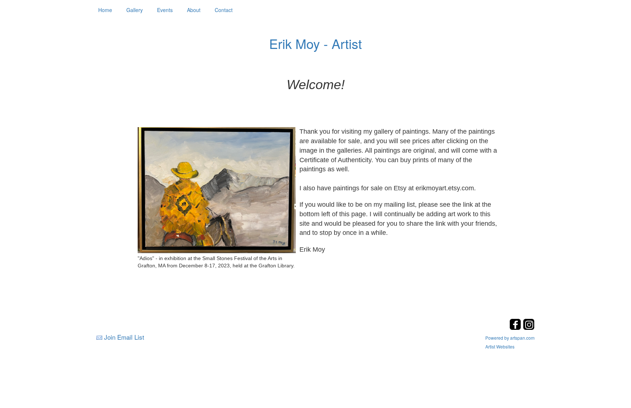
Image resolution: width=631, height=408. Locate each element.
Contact (224, 10)
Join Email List (124, 337)
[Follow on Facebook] (516, 327)
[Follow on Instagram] (529, 327)
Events (165, 10)
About (193, 10)
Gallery (134, 10)
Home (105, 10)
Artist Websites (500, 346)
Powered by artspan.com (510, 338)
